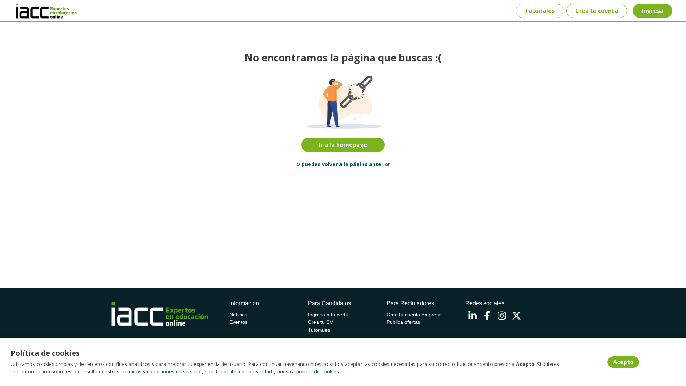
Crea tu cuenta (596, 11)
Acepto (623, 362)
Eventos (238, 322)
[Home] (41, 11)
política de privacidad (248, 371)
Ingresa (652, 11)
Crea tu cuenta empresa (414, 314)
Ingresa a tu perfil (328, 314)
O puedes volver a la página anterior (343, 164)
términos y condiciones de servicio (160, 371)
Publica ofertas (403, 322)
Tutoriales (540, 11)
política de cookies (317, 371)
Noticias (238, 314)
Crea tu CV (320, 322)
